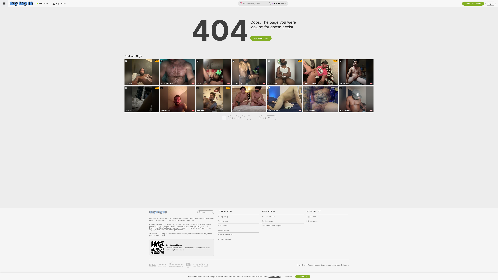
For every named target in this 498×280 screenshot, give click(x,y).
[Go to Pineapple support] (188, 265)
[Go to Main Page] (21, 3)
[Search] (270, 3)
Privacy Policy (223, 217)
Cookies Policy (223, 230)
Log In (490, 4)
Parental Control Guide (226, 235)
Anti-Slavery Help (224, 239)
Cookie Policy (275, 277)
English (203, 212)
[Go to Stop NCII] (200, 265)
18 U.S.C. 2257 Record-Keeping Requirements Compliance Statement (323, 265)
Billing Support (311, 221)
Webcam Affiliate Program (272, 226)
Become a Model (268, 217)
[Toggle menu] (4, 3)
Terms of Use (223, 221)
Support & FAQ (311, 217)
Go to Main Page (261, 38)
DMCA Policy (222, 226)
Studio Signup (267, 221)
